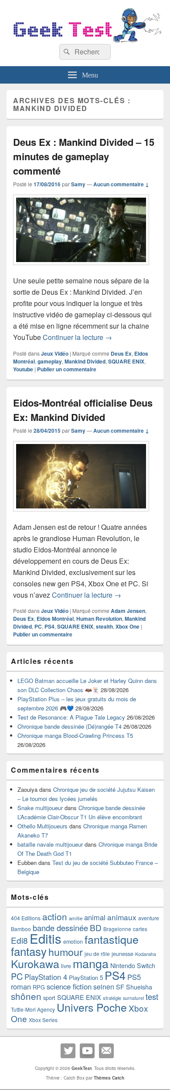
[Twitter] (68, 1050)
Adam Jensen (128, 611)
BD (96, 927)
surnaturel (133, 998)
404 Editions (26, 918)
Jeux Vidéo (54, 353)
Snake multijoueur (40, 808)
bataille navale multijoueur (50, 844)
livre (66, 966)
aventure (148, 918)
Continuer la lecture (77, 337)
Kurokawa (35, 963)
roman (21, 986)
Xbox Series (43, 1019)
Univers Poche (92, 1007)
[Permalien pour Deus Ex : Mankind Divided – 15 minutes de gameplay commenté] (81, 269)
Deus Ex (121, 353)
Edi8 (19, 940)
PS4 (49, 626)
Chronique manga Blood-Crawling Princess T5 (75, 735)
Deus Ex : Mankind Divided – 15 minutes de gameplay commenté (83, 156)
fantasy (29, 951)
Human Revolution (99, 618)
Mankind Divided (85, 361)
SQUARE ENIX (126, 361)
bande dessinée (60, 927)
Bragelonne (117, 928)
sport (49, 997)
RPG (39, 987)
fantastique (112, 939)
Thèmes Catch (109, 1078)
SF (120, 986)
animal (94, 917)
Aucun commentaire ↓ (121, 184)
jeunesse (122, 954)
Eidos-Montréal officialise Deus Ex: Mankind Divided (83, 410)
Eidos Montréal (55, 618)
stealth (104, 626)
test (152, 996)
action (54, 916)
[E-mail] (106, 1050)
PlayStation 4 (45, 977)
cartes (140, 928)
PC (38, 626)
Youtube (23, 369)
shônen (26, 996)
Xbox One (127, 626)
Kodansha (145, 954)
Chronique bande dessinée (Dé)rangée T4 (69, 726)
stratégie (112, 997)
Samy (78, 184)
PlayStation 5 (86, 977)
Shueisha (139, 986)
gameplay (49, 361)
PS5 (134, 977)
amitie (75, 918)
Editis (45, 938)
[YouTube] (87, 1050)
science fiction (69, 986)
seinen (103, 987)
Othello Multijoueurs (42, 826)
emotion (73, 941)
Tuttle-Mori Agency (33, 1009)
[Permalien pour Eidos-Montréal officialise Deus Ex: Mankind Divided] (81, 516)
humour (65, 951)
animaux (121, 917)
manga (91, 963)
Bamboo (21, 928)
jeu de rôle (97, 953)
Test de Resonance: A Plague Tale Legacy (71, 717)
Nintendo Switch (132, 965)
